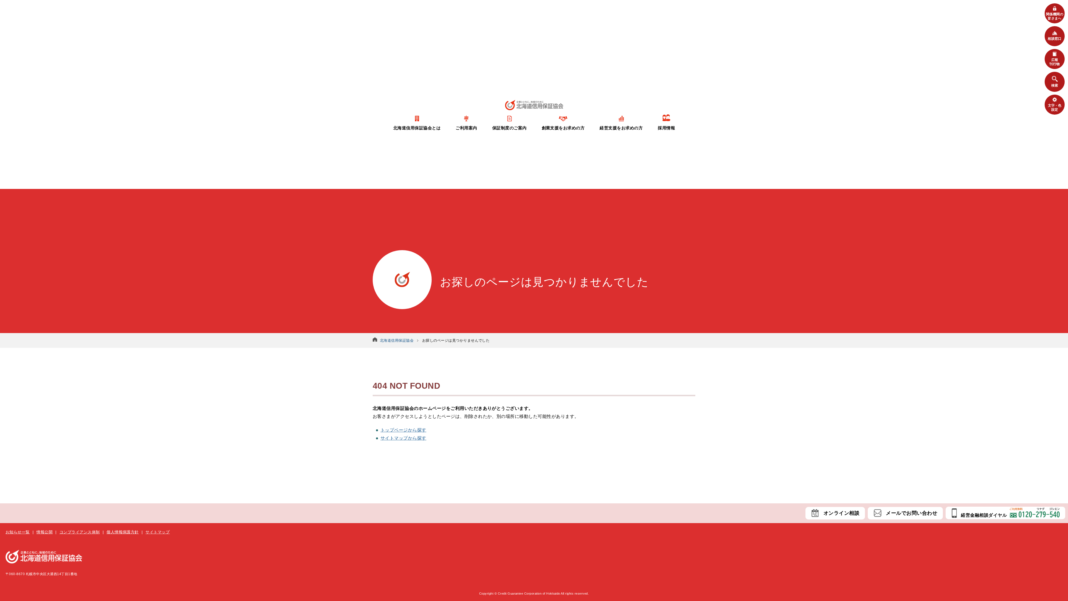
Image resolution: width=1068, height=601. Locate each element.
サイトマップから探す (403, 438)
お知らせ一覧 (18, 532)
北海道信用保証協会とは (417, 127)
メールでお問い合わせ (911, 513)
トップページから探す (403, 430)
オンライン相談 (841, 513)
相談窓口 (1055, 39)
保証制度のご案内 (509, 127)
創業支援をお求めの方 (563, 127)
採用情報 (666, 127)
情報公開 (44, 532)
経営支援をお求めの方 (621, 127)
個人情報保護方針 (123, 532)
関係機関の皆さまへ (1054, 16)
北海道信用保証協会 (397, 340)
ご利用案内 (466, 127)
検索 (1054, 85)
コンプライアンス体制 (80, 532)
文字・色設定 (1054, 107)
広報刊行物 (1054, 62)
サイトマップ (157, 532)
